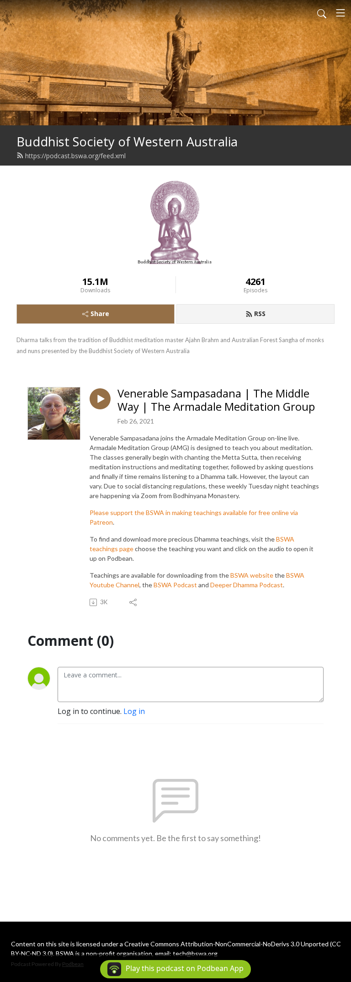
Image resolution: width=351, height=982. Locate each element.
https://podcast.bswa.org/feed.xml (75, 155)
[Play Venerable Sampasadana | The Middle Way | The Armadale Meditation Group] (100, 398)
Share (99, 313)
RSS (260, 313)
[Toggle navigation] (340, 12)
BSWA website (251, 575)
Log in (134, 711)
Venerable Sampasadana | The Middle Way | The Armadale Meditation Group (216, 400)
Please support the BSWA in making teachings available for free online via (194, 512)
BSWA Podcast (175, 585)
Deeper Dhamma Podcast (246, 585)
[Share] (133, 602)
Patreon (101, 522)
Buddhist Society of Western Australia (127, 141)
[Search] (322, 13)
